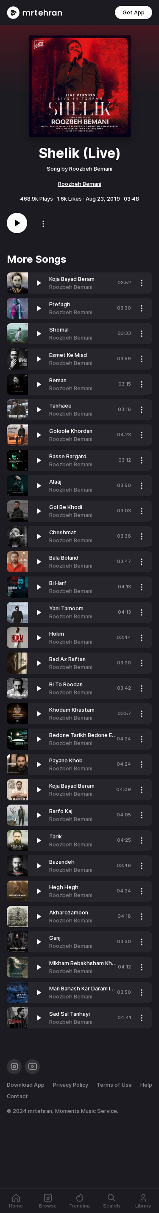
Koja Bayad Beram (72, 279)
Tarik (55, 836)
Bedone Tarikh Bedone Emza (86, 735)
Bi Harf (58, 583)
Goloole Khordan (70, 431)
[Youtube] (32, 1066)
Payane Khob (66, 760)
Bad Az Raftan (67, 659)
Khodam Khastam (72, 710)
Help (146, 1085)
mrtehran (40, 1111)
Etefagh (59, 304)
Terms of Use (114, 1085)
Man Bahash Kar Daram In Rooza (90, 988)
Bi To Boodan (66, 684)
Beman (58, 380)
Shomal (59, 329)
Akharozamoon (68, 912)
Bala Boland (63, 558)
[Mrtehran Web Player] (34, 12)
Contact (17, 1096)
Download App (26, 1085)
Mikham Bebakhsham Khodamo (89, 963)
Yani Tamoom (66, 608)
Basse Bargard (67, 456)
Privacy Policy (70, 1085)
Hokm (56, 634)
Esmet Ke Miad (68, 355)
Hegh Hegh (63, 887)
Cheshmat (62, 532)
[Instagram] (14, 1066)
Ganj (55, 938)
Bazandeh (62, 862)
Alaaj (55, 482)
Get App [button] (134, 12)
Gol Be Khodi (65, 507)
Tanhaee (60, 406)
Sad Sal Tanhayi (69, 1014)
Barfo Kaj (61, 811)
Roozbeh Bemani (79, 184)
